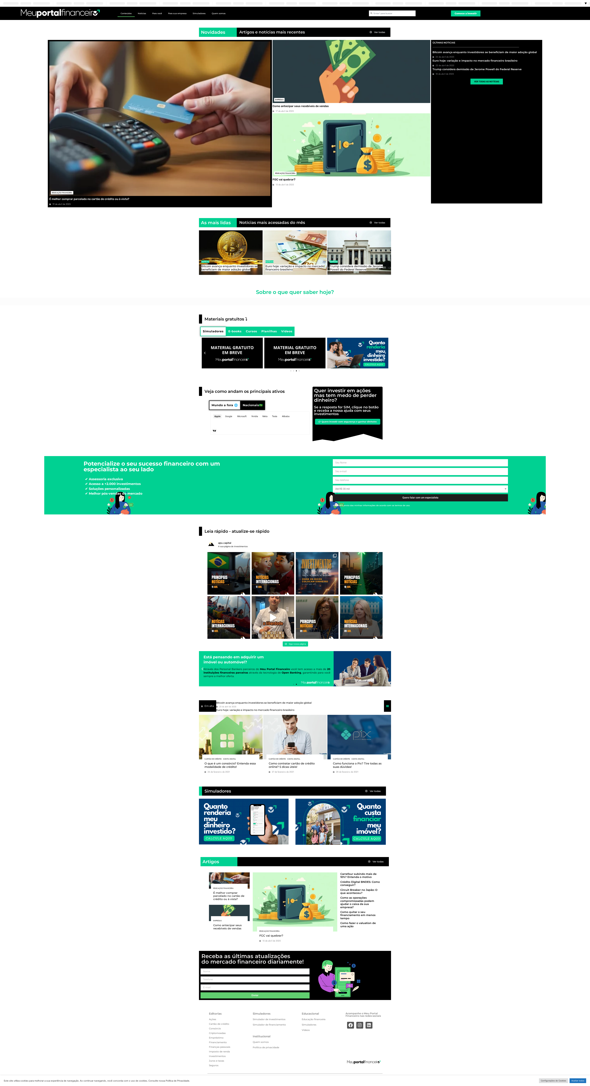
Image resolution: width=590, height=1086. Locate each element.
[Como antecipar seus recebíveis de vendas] (351, 71)
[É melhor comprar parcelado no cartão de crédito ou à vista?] (159, 118)
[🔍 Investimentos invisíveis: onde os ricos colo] (317, 573)
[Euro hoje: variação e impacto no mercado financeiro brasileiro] (295, 252)
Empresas (279, 99)
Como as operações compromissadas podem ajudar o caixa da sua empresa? (357, 902)
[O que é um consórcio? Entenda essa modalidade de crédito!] (231, 737)
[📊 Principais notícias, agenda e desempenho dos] (273, 573)
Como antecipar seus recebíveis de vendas (301, 106)
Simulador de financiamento (269, 1024)
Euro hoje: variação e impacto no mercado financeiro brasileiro (475, 60)
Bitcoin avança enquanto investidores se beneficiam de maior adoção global (485, 52)
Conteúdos (126, 13)
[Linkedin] (369, 1025)
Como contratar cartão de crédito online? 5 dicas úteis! (292, 765)
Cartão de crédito (213, 759)
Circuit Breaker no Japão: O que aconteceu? (358, 891)
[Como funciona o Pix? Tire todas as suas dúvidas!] (359, 737)
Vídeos (306, 1030)
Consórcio (215, 1028)
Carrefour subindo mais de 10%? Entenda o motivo (358, 875)
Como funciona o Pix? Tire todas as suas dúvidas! (357, 765)
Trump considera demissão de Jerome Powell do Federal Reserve (477, 69)
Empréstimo (216, 1037)
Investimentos (217, 1056)
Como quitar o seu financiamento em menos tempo (358, 915)
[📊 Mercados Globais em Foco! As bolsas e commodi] (228, 617)
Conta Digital (229, 759)
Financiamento (218, 1042)
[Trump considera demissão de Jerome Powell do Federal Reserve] (359, 252)
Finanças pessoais (219, 1046)
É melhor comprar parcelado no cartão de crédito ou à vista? (89, 199)
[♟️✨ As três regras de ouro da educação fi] (273, 617)
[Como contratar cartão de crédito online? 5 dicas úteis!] (295, 737)
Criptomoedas (217, 1033)
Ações (212, 1019)
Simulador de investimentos (269, 1019)
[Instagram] (359, 1025)
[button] (204, 353)
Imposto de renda (219, 1051)
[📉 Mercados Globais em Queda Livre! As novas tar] (361, 617)
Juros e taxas (216, 1060)
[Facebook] (350, 1025)
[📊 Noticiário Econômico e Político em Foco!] (317, 617)
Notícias (142, 13)
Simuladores (199, 13)
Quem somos (219, 13)
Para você (157, 13)
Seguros (213, 1065)
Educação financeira (62, 192)
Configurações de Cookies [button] (553, 1080)
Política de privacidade (266, 1047)
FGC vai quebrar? (284, 179)
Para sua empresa (177, 13)
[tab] (213, 331)
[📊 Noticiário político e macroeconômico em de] (228, 573)
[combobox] (392, 13)
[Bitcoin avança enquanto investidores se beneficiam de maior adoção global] (231, 252)
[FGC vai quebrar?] (351, 144)
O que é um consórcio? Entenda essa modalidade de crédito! (230, 765)
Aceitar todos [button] (577, 1080)
